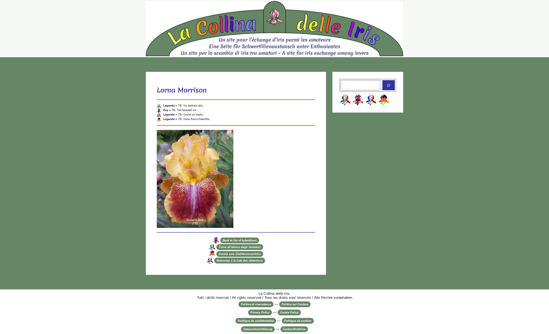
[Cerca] (388, 85)
